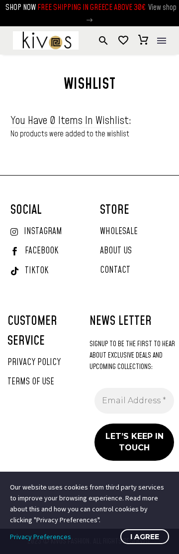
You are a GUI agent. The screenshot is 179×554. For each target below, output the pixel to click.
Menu (161, 40)
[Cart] (143, 41)
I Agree (144, 536)
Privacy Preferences (40, 536)
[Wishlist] (123, 41)
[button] (89, 20)
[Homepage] (46, 40)
